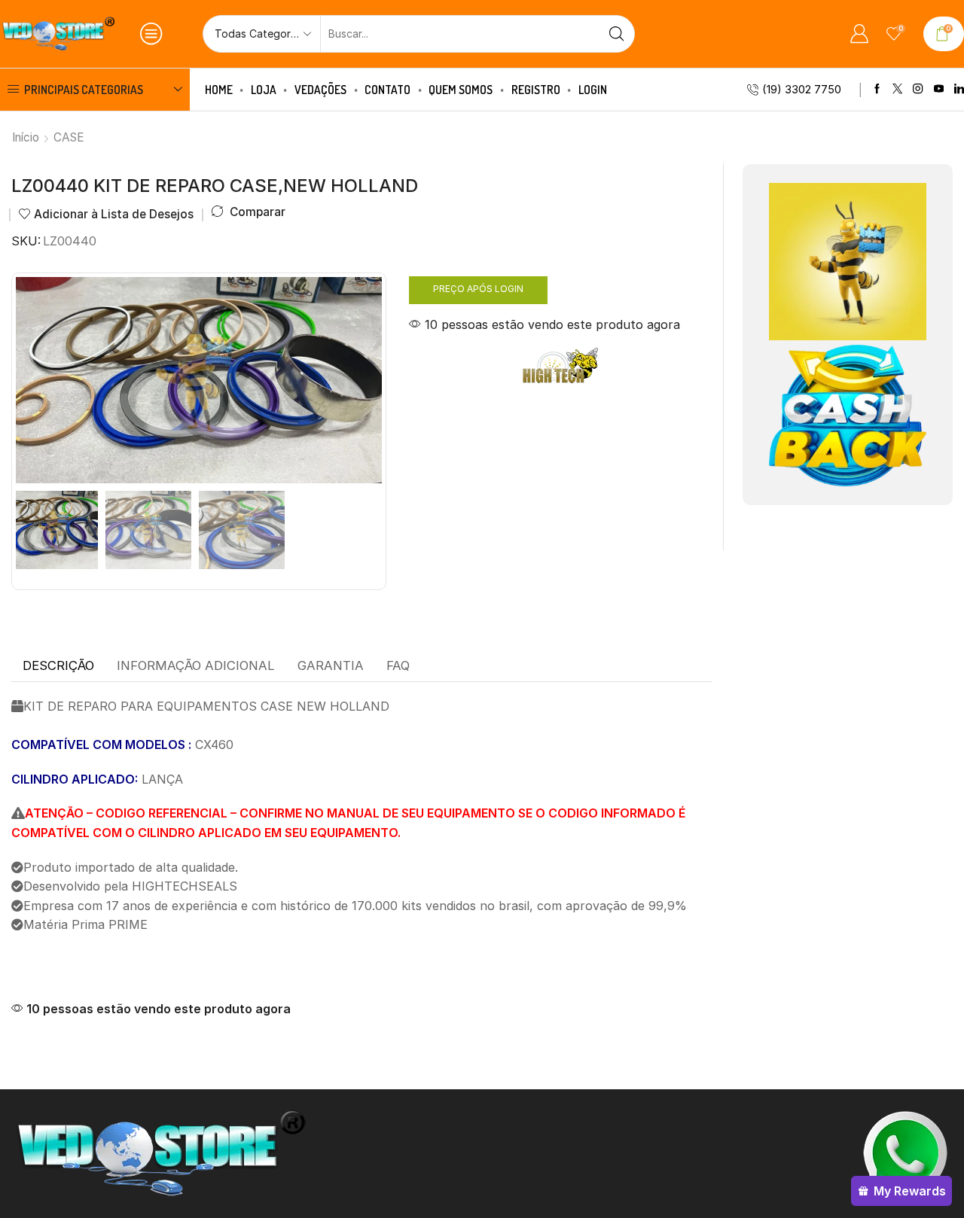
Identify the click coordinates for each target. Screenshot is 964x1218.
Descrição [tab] (58, 665)
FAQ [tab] (398, 665)
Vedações (320, 89)
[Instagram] (918, 89)
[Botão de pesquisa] (616, 34)
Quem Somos (461, 89)
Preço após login (478, 288)
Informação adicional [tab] (196, 665)
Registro (535, 89)
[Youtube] (939, 89)
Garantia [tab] (330, 665)
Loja (263, 89)
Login (592, 89)
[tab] (58, 666)
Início (25, 137)
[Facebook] (877, 89)
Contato (387, 89)
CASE (68, 137)
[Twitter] (897, 89)
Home (219, 89)
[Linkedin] (959, 89)
